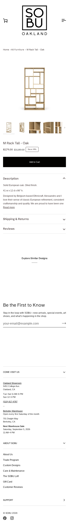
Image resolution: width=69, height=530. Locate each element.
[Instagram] (12, 518)
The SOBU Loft (11, 476)
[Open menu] (60, 20)
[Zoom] (34, 89)
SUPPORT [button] (8, 500)
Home (6, 49)
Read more (9, 207)
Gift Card (7, 481)
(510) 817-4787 (10, 401)
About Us (8, 454)
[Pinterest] (5, 518)
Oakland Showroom (12, 383)
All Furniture (17, 49)
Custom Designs (11, 465)
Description (11, 178)
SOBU (9, 513)
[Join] (63, 323)
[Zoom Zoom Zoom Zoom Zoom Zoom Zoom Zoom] (34, 89)
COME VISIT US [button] (11, 372)
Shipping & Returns (16, 219)
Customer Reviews (13, 487)
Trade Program (11, 460)
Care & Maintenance (14, 471)
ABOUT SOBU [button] (10, 443)
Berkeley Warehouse (13, 411)
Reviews (9, 228)
